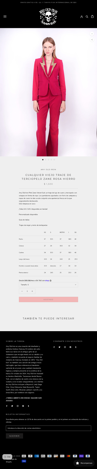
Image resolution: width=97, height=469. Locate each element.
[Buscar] (87, 16)
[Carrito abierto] (92, 16)
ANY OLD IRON (48, 169)
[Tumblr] (28, 405)
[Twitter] (12, 405)
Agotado (48, 299)
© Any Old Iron (13, 456)
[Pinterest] (23, 405)
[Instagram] (17, 405)
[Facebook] (7, 405)
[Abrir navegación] (5, 16)
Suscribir (14, 436)
